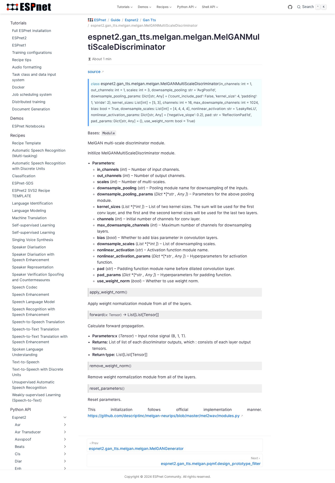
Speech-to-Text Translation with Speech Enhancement (39, 339)
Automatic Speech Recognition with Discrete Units (38, 166)
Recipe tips (21, 59)
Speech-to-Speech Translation (38, 321)
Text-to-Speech (25, 362)
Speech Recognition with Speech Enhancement (33, 312)
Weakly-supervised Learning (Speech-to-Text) (36, 397)
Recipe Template (26, 143)
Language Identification (32, 203)
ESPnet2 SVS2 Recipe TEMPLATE (31, 193)
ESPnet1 (19, 45)
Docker (18, 87)
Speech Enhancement (30, 294)
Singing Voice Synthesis (32, 239)
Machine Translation (29, 218)
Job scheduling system (32, 94)
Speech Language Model (33, 301)
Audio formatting (26, 67)
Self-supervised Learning (33, 225)
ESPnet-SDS (22, 183)
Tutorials (122, 7)
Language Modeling (29, 210)
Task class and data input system (34, 77)
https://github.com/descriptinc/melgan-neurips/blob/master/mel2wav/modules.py (164, 415)
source (94, 71)
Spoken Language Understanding (27, 352)
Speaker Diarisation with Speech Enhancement (33, 257)
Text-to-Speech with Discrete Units (37, 372)
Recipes (162, 7)
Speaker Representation (32, 267)
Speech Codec (24, 287)
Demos (142, 7)
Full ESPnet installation (31, 30)
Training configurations (32, 52)
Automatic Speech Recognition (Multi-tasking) (38, 153)
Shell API (207, 7)
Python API (184, 7)
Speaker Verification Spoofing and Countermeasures (38, 277)
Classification (23, 176)
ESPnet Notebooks (28, 126)
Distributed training (28, 101)
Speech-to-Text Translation (35, 329)
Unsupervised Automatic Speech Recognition (33, 385)
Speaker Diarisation (29, 247)
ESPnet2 (19, 38)
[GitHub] (290, 7)
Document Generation (31, 109)
